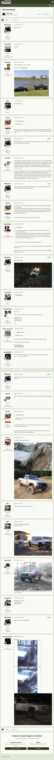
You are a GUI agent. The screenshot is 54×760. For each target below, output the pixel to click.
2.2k (8, 235)
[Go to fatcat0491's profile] (8, 49)
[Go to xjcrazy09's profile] (8, 297)
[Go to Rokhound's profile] (8, 67)
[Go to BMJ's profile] (8, 508)
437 (8, 303)
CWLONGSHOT (7, 309)
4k (8, 320)
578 (8, 449)
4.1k (8, 571)
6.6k (8, 36)
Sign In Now (38, 748)
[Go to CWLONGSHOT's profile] (8, 314)
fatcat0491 (7, 44)
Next (7, 19)
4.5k (8, 169)
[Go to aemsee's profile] (8, 398)
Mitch (7, 101)
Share (39, 14)
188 (8, 609)
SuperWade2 (7, 224)
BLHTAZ (7, 158)
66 (8, 340)
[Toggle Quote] (16, 121)
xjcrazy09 (8, 292)
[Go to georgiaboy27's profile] (8, 357)
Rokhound (8, 62)
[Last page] (10, 20)
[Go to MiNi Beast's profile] (3, 14)
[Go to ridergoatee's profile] (8, 603)
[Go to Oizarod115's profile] (8, 565)
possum (7, 437)
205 (8, 55)
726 (8, 112)
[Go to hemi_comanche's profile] (8, 333)
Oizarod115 (7, 560)
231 (8, 515)
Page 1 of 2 (15, 19)
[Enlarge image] (24, 67)
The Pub (15, 14)
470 (8, 648)
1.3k (8, 73)
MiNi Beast (9, 13)
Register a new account (16, 748)
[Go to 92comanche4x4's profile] (8, 641)
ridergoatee (7, 598)
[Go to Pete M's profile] (8, 122)
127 (8, 363)
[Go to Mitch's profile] (8, 106)
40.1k (8, 130)
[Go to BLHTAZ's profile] (8, 163)
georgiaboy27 (7, 352)
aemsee (7, 393)
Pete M (8, 117)
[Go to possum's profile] (8, 442)
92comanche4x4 (8, 636)
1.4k (8, 404)
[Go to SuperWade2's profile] (8, 229)
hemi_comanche (7, 329)
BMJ (7, 503)
